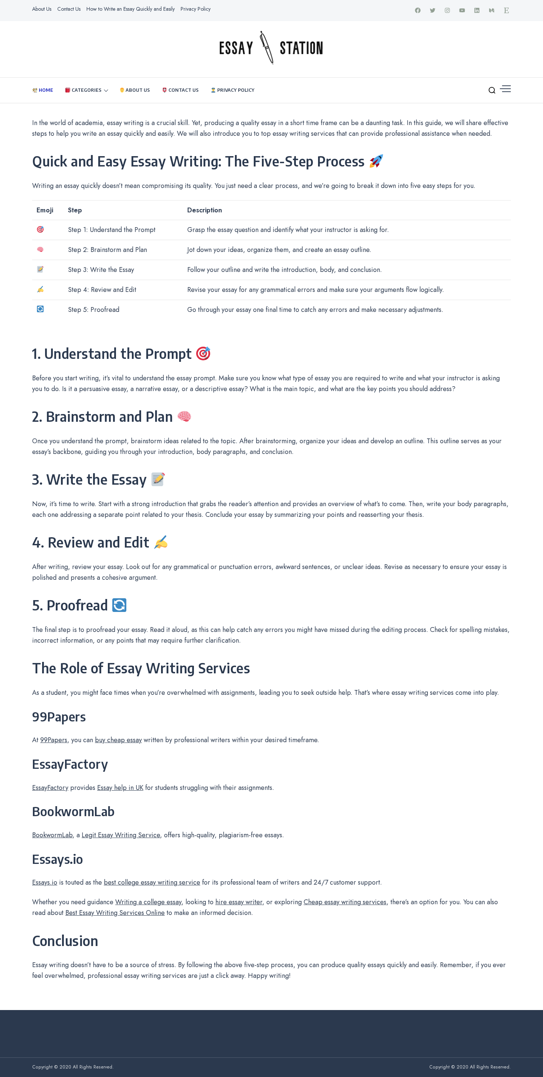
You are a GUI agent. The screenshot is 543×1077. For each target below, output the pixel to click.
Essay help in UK (120, 787)
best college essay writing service (152, 882)
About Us (41, 9)
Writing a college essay (148, 902)
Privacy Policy (196, 9)
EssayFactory (50, 787)
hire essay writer (238, 902)
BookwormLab (52, 835)
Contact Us (69, 9)
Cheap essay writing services (345, 902)
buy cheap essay (118, 740)
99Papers (53, 740)
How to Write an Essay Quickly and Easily (130, 9)
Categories (86, 90)
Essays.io (44, 882)
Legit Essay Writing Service (121, 835)
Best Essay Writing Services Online (115, 913)
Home (45, 90)
